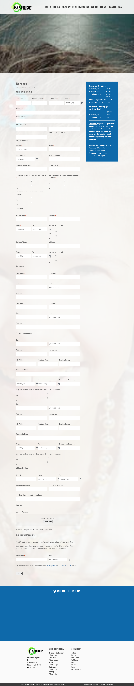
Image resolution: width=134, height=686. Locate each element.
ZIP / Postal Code (22, 140)
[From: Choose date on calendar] (37, 384)
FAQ (87, 6)
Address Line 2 (21, 124)
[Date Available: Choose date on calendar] (37, 159)
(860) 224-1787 (115, 6)
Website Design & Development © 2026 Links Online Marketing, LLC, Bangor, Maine (41, 684)
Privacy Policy (52, 565)
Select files (48, 522)
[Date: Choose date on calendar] (69, 559)
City (17, 132)
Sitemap (63, 684)
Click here (93, 124)
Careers (94, 6)
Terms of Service (66, 565)
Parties (56, 6)
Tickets (48, 6)
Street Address (21, 116)
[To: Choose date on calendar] (49, 229)
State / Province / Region (57, 132)
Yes (17, 183)
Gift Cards (80, 6)
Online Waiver (68, 6)
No (17, 188)
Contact (103, 6)
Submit (19, 573)
